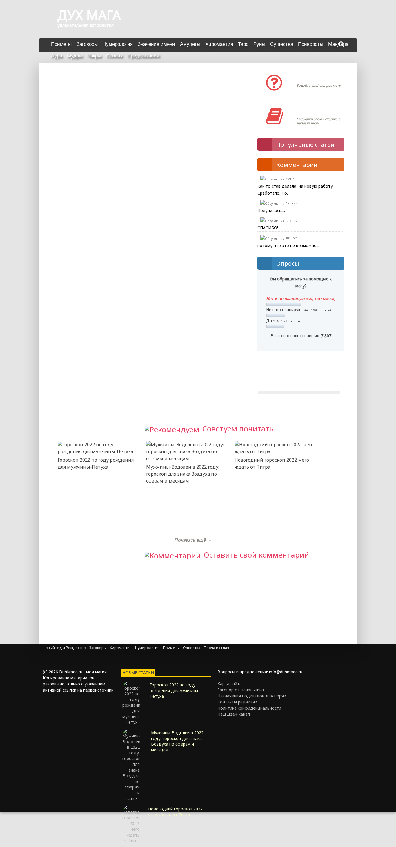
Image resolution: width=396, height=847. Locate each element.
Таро (243, 44)
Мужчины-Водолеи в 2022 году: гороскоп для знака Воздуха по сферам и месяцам (182, 474)
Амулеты (190, 44)
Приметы (61, 44)
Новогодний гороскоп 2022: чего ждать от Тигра (272, 463)
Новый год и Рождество (64, 647)
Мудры (74, 56)
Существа (281, 44)
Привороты (310, 44)
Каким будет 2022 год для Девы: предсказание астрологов (183, 509)
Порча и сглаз (216, 647)
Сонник (114, 56)
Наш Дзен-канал (233, 714)
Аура (56, 56)
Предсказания (143, 56)
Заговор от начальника (240, 689)
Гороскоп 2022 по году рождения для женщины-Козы (272, 509)
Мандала (338, 44)
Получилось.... (271, 210)
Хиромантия (219, 44)
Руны (259, 44)
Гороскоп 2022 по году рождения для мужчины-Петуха (96, 463)
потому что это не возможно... (288, 245)
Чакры (94, 56)
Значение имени (156, 44)
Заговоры (87, 44)
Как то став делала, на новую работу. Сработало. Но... (295, 189)
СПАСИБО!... (269, 228)
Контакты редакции (237, 702)
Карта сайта (229, 683)
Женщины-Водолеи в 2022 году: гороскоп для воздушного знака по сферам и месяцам (95, 520)
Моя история (314, 110)
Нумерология (118, 44)
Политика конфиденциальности (249, 708)
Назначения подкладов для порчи (251, 696)
